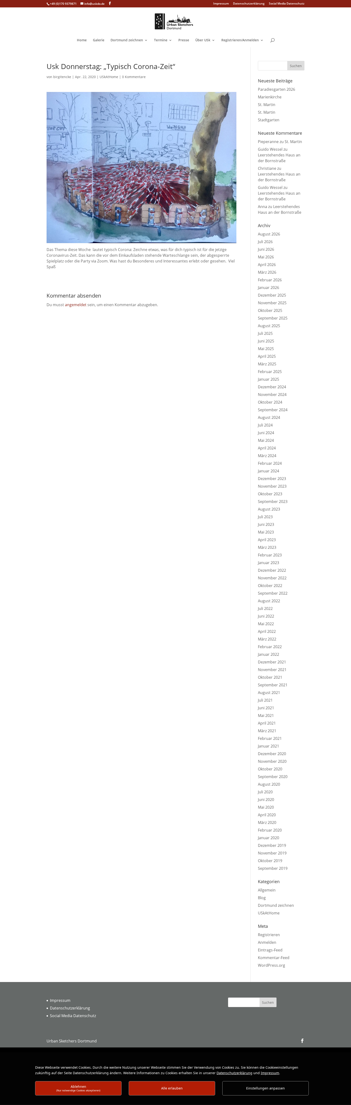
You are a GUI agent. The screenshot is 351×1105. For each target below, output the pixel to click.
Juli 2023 (265, 516)
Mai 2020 (266, 807)
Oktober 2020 (270, 769)
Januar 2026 (268, 287)
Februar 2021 (270, 738)
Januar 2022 (268, 654)
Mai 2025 (266, 348)
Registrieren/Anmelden (240, 40)
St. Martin (266, 104)
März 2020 (267, 822)
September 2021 (272, 685)
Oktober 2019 (270, 860)
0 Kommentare (134, 77)
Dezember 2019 (272, 845)
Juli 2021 (265, 700)
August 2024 (269, 417)
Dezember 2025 (272, 295)
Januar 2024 (268, 471)
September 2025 (272, 318)
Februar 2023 (270, 555)
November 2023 (272, 486)
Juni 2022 (266, 616)
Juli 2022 (265, 608)
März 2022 (267, 639)
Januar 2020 (268, 837)
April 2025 (267, 356)
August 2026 (269, 234)
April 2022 (267, 631)
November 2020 (272, 761)
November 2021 (272, 669)
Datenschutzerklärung (249, 3)
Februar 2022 (270, 646)
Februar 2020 (270, 830)
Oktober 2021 (270, 677)
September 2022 (272, 593)
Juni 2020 (266, 799)
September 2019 (272, 868)
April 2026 (267, 264)
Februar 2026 (270, 280)
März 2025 (267, 364)
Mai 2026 (266, 257)
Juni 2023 (266, 524)
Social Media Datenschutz (286, 3)
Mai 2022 (266, 623)
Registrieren (269, 934)
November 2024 (272, 394)
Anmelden (267, 942)
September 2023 (272, 501)
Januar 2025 (268, 379)
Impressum (221, 3)
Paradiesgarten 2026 (276, 89)
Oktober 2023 (270, 493)
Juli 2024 (265, 425)
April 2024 (267, 448)
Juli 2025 (265, 333)
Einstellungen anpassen (265, 1088)
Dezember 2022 (272, 570)
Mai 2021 (266, 715)
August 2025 (269, 325)
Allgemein (267, 890)
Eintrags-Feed (270, 950)
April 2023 (267, 539)
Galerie (98, 40)
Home (82, 40)
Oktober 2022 (270, 585)
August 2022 (269, 600)
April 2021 (267, 723)
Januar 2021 (268, 746)
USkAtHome (109, 77)
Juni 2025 (266, 341)
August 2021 (269, 692)
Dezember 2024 (272, 387)
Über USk (202, 40)
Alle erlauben (172, 1088)
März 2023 (267, 547)
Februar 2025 (270, 371)
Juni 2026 (266, 249)
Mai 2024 (266, 440)
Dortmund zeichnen (127, 40)
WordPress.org (271, 965)
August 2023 (269, 509)
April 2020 (267, 814)
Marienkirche (270, 97)
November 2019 (272, 853)
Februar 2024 (270, 463)
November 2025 (272, 302)
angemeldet (75, 304)
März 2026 (267, 272)
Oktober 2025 (270, 310)
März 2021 (267, 730)
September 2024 (272, 409)
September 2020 (272, 776)
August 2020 (269, 784)
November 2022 (272, 578)
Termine (160, 40)
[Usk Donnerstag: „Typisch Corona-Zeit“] (141, 243)
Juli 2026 (265, 241)
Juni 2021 (266, 707)
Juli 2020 (265, 792)
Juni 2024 (266, 432)
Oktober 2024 (270, 402)
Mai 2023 (266, 532)
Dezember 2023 (272, 478)
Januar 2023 (268, 562)
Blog (262, 897)
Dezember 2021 (272, 662)
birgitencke (62, 77)
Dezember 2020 (272, 753)
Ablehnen (78, 1088)
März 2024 (267, 455)
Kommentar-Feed (273, 957)
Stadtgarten (268, 120)
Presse (183, 40)
